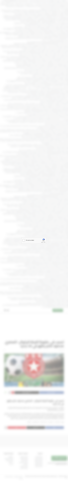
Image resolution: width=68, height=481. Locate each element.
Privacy (42, 242)
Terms (44, 242)
